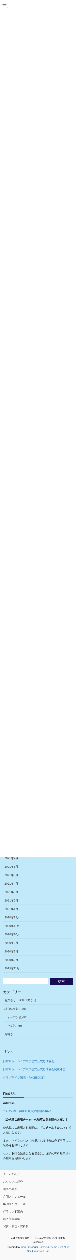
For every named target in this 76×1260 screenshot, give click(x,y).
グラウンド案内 (13, 1211)
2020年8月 (11, 951)
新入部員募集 (11, 1219)
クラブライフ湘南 (14, 1077)
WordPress (27, 1247)
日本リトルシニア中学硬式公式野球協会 (28, 1061)
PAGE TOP (70, 1218)
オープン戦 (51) (17, 1017)
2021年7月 (11, 858)
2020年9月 (11, 942)
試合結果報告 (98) (16, 1008)
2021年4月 (11, 883)
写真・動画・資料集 (16, 1226)
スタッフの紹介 (13, 1181)
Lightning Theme (48, 1247)
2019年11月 (11, 968)
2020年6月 (11, 960)
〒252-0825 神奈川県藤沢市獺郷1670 (27, 1111)
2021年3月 (11, 892)
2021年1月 (11, 909)
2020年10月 (12, 934)
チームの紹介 (11, 1174)
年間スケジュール (14, 1204)
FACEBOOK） (38, 1077)
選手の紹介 (10, 1189)
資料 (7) (9, 1034)
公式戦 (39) (14, 1025)
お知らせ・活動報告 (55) (20, 1000)
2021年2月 (11, 900)
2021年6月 (11, 866)
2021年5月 (11, 875)
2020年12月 (12, 917)
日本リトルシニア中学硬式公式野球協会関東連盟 (34, 1069)
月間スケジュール (14, 1196)
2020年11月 (11, 925)
